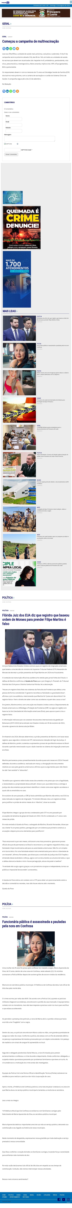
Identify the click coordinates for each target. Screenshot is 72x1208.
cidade (18, 1195)
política (7, 597)
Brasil (32, 1195)
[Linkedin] (7, 48)
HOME (3, 28)
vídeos (55, 1195)
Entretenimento (15, 1197)
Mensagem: (7, 134)
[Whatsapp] (10, 48)
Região (39, 1195)
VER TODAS (26, 1197)
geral (6, 23)
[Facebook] (3, 48)
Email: (7, 122)
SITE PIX (68, 1202)
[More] (17, 48)
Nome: (8, 116)
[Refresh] (18, 144)
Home (4, 1195)
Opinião (4, 1197)
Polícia (6, 904)
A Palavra (47, 1195)
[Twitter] (14, 48)
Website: (8, 128)
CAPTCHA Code (26, 150)
